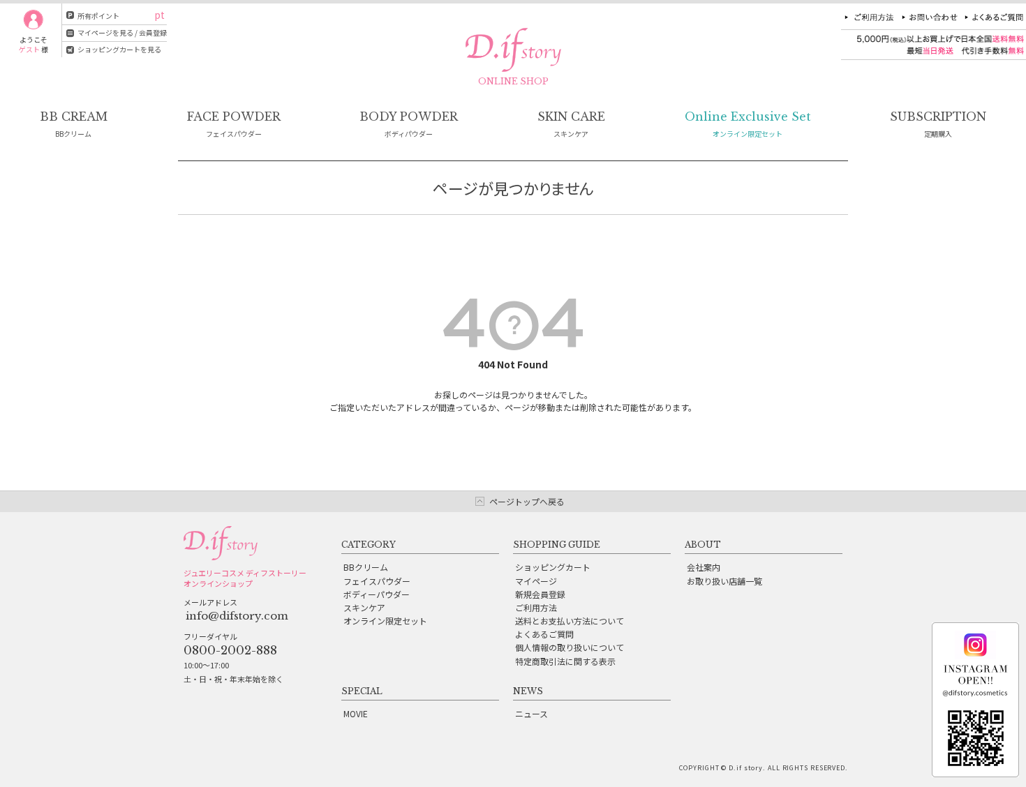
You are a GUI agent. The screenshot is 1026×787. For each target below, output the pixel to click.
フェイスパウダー (376, 581)
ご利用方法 (536, 607)
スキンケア (364, 607)
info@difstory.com (237, 615)
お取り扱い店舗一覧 (724, 581)
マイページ (536, 581)
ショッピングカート (552, 567)
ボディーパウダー (376, 594)
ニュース (531, 713)
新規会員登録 (540, 594)
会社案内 (703, 567)
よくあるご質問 (544, 634)
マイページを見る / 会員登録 (122, 32)
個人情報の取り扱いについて (569, 647)
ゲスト (29, 49)
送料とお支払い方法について (569, 621)
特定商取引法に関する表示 (565, 661)
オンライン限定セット (385, 621)
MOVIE (355, 713)
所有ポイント (98, 15)
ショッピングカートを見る (119, 49)
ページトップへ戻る (527, 501)
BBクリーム (365, 567)
